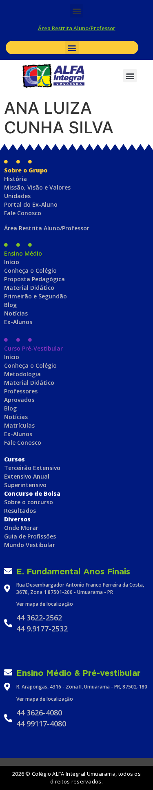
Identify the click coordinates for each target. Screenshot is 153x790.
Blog (10, 305)
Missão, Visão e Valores (37, 187)
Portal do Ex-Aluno (31, 204)
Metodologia (22, 374)
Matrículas (19, 425)
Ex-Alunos (18, 322)
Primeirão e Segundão (35, 296)
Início (11, 262)
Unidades (17, 196)
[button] (76, 11)
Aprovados (19, 400)
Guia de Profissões (30, 536)
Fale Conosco (22, 213)
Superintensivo (25, 485)
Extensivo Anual (26, 476)
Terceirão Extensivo (32, 468)
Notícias (16, 313)
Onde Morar (21, 528)
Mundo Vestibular (29, 545)
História (15, 179)
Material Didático (29, 287)
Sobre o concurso (28, 502)
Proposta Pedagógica (34, 279)
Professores (21, 391)
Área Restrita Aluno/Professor (76, 28)
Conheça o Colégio (30, 270)
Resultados (20, 510)
